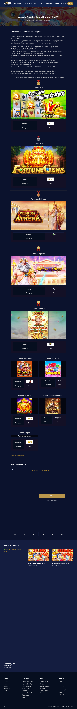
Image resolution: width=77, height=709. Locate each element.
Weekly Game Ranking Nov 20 (36, 563)
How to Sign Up (27, 684)
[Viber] (34, 534)
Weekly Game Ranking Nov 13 (60, 563)
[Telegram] (43, 534)
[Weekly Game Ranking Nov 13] (62, 555)
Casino (6, 682)
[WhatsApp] (52, 534)
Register (61, 694)
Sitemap (43, 693)
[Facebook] (15, 534)
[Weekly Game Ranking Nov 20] (38, 555)
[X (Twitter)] (24, 534)
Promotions (49, 3)
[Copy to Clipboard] (62, 534)
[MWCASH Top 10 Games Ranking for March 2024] (14, 605)
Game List (7, 688)
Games (40, 3)
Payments (57, 3)
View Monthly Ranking (18, 455)
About (24, 3)
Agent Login (62, 690)
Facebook (62, 682)
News (30, 3)
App (35, 3)
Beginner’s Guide (27, 682)
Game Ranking (47, 20)
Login (60, 692)
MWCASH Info (17, 3)
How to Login (26, 686)
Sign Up (70, 3)
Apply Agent (44, 690)
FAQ (23, 697)
